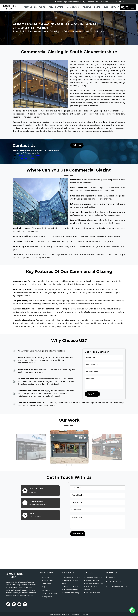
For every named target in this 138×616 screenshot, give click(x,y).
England (23, 31)
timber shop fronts (71, 586)
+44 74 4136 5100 (26, 158)
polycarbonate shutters (94, 577)
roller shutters (47, 580)
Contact (115, 7)
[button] (40, 7)
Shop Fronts (56, 31)
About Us (45, 577)
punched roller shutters (94, 584)
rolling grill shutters (93, 580)
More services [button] (73, 7)
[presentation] (14, 446)
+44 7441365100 (35, 517)
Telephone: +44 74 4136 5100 (96, 2)
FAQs (44, 587)
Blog (106, 7)
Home (15, 31)
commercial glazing (71, 593)
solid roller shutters (93, 593)
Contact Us (46, 590)
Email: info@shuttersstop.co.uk (69, 2)
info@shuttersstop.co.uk (29, 155)
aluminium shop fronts (72, 577)
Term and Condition (49, 593)
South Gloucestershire (39, 31)
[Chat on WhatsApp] (132, 610)
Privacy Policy (47, 596)
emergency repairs (71, 589)
